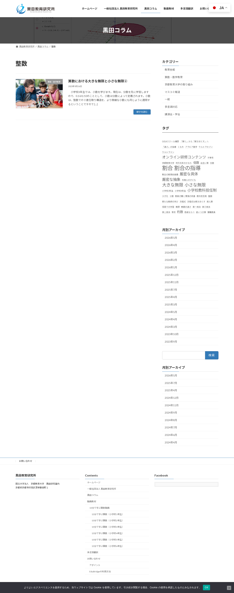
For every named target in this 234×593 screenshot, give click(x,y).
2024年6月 (171, 434)
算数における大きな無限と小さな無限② (97, 81)
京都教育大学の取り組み (179, 84)
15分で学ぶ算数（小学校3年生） (108, 527)
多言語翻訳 (92, 552)
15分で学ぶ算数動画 (99, 507)
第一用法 (197, 206)
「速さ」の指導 (169, 146)
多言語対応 (171, 106)
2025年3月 (171, 304)
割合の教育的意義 (170, 174)
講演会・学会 (172, 114)
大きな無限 (172, 184)
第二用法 (166, 212)
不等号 (210, 157)
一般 (167, 99)
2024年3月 (171, 326)
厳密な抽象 (171, 179)
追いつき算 (201, 212)
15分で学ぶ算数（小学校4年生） (108, 533)
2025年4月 (171, 297)
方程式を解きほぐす (196, 201)
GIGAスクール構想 (170, 141)
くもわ (181, 146)
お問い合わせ (25, 461)
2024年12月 (172, 397)
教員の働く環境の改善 (185, 196)
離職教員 (211, 212)
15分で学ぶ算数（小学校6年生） (108, 546)
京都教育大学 (168, 163)
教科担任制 (202, 196)
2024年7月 (171, 427)
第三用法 (206, 206)
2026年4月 (171, 245)
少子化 (165, 196)
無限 (178, 206)
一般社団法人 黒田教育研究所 (101, 488)
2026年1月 (171, 267)
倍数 (196, 162)
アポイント (94, 565)
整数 (210, 196)
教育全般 (170, 69)
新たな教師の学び (170, 201)
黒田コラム (92, 495)
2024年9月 (171, 412)
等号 (174, 212)
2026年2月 (171, 259)
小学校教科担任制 (202, 190)
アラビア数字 (191, 146)
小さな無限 (195, 184)
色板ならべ (189, 212)
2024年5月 (171, 311)
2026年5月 (171, 237)
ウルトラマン (168, 152)
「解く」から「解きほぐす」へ (194, 141)
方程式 (183, 201)
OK (206, 587)
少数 (172, 196)
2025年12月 (172, 274)
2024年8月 (171, 419)
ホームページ (93, 482)
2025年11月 (172, 282)
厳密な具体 (189, 173)
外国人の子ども (189, 180)
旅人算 (210, 201)
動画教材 (91, 501)
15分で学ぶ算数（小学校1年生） (108, 514)
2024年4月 (171, 319)
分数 (212, 163)
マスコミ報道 (172, 91)
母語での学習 (168, 206)
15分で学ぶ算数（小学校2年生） (108, 520)
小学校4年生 (180, 190)
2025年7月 (171, 289)
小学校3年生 (167, 190)
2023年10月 (172, 334)
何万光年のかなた (184, 163)
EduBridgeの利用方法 (100, 571)
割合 (167, 167)
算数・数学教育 (174, 76)
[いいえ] (229, 588)
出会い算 (205, 163)
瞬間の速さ (186, 206)
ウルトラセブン (206, 146)
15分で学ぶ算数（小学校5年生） (108, 539)
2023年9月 (171, 341)
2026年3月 (171, 252)
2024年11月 (172, 405)
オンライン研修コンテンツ (184, 157)
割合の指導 (187, 167)
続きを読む (142, 111)
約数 (180, 211)
